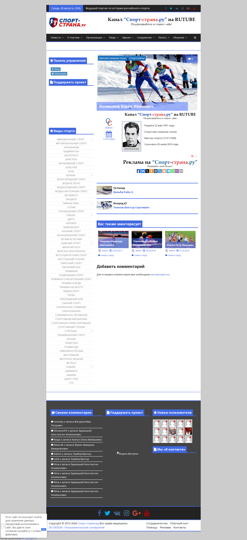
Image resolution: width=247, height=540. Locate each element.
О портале (73, 37)
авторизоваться (160, 274)
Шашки (71, 374)
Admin (108, 127)
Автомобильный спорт (71, 143)
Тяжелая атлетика (71, 350)
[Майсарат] (188, 431)
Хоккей (70, 366)
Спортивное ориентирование (71, 323)
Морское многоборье (71, 251)
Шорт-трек (71, 378)
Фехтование (71, 354)
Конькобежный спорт (71, 235)
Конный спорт (71, 231)
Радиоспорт (71, 291)
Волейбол (71, 195)
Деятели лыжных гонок (112, 58)
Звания (126, 37)
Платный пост (179, 523)
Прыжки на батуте (71, 287)
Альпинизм (71, 147)
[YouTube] (147, 512)
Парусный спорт (71, 263)
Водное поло (71, 183)
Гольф (71, 207)
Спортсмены (136, 58)
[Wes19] (172, 431)
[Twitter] (107, 512)
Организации (94, 37)
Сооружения (144, 37)
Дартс (71, 219)
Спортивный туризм (71, 327)
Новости (56, 37)
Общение (178, 37)
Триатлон (71, 343)
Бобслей (71, 167)
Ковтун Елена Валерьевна (87, 439)
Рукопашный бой (71, 299)
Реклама (165, 527)
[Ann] (180, 423)
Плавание (71, 271)
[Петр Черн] (172, 423)
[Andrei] (164, 439)
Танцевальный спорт (71, 335)
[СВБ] (172, 439)
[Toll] (164, 423)
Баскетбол (71, 155)
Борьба (70, 175)
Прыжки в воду (71, 283)
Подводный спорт (71, 275)
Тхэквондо (71, 346)
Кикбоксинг (71, 227)
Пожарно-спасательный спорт (71, 279)
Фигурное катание (71, 358)
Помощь (151, 527)
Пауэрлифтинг (71, 267)
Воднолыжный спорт (71, 187)
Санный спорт (71, 303)
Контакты (179, 527)
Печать (162, 37)
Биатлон (71, 159)
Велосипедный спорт (71, 179)
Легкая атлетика (71, 239)
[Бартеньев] (156, 439)
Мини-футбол (71, 247)
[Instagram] (126, 512)
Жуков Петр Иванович (180, 244)
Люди (112, 37)
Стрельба (71, 331)
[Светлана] (156, 431)
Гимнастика (71, 203)
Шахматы (71, 370)
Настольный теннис (71, 259)
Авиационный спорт (70, 139)
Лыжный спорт (71, 243)
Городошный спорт (71, 211)
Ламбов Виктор (82, 453)
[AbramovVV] (180, 439)
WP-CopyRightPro (29, 538)
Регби (71, 295)
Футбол (71, 362)
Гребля (70, 215)
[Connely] (188, 423)
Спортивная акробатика (71, 319)
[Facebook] (99, 512)
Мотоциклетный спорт (71, 255)
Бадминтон (71, 151)
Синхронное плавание (71, 307)
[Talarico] (156, 423)
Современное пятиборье (71, 315)
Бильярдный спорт (71, 163)
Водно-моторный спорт (71, 191)
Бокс (71, 171)
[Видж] (188, 439)
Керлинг (71, 223)
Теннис (71, 339)
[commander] (164, 431)
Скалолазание (71, 311)
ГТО (71, 382)
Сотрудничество (157, 523)
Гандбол (71, 199)
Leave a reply (107, 255)
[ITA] (180, 431)
